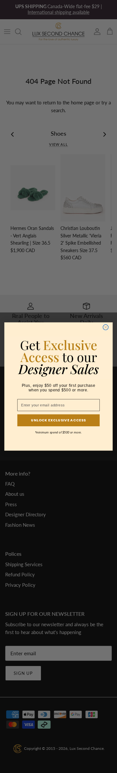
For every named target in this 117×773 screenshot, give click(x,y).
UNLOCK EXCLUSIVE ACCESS (58, 420)
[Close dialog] (106, 327)
